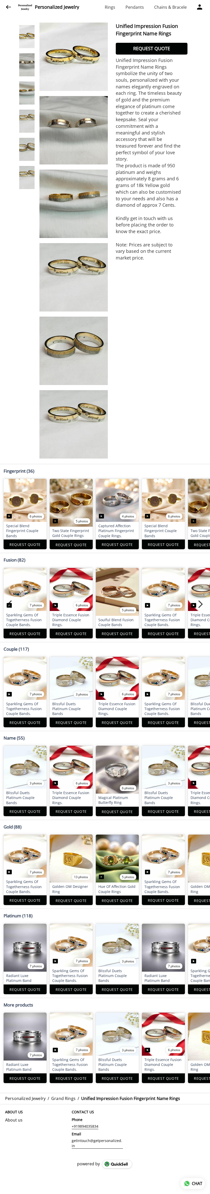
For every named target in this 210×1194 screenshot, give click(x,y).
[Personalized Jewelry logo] (25, 7)
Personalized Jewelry (57, 7)
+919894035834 (85, 1126)
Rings (110, 7)
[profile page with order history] (200, 7)
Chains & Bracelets (172, 7)
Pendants (134, 7)
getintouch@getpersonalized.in (97, 1143)
